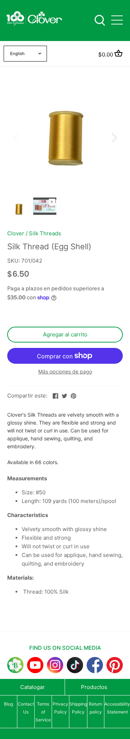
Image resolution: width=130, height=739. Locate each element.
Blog (8, 704)
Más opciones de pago (65, 371)
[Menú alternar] (117, 19)
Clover (15, 233)
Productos (94, 687)
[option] (65, 137)
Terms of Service (43, 711)
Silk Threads (45, 233)
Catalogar (32, 687)
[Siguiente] (114, 137)
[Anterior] (16, 137)
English (17, 53)
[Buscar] (100, 20)
